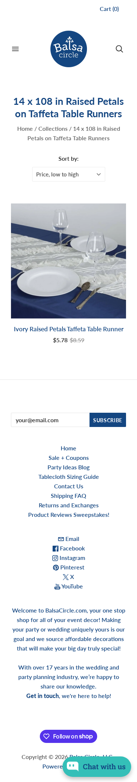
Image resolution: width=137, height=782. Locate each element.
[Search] (119, 49)
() (109, 8)
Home (25, 128)
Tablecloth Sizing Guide (68, 476)
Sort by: (68, 158)
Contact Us (68, 485)
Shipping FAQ (68, 495)
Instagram (71, 557)
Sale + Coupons (69, 457)
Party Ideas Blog (68, 467)
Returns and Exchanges (69, 504)
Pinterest (71, 567)
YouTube (71, 586)
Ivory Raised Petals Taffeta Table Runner (68, 329)
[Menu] (15, 49)
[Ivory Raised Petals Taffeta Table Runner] (68, 260)
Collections (53, 128)
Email (71, 538)
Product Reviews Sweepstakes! (68, 514)
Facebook (71, 548)
